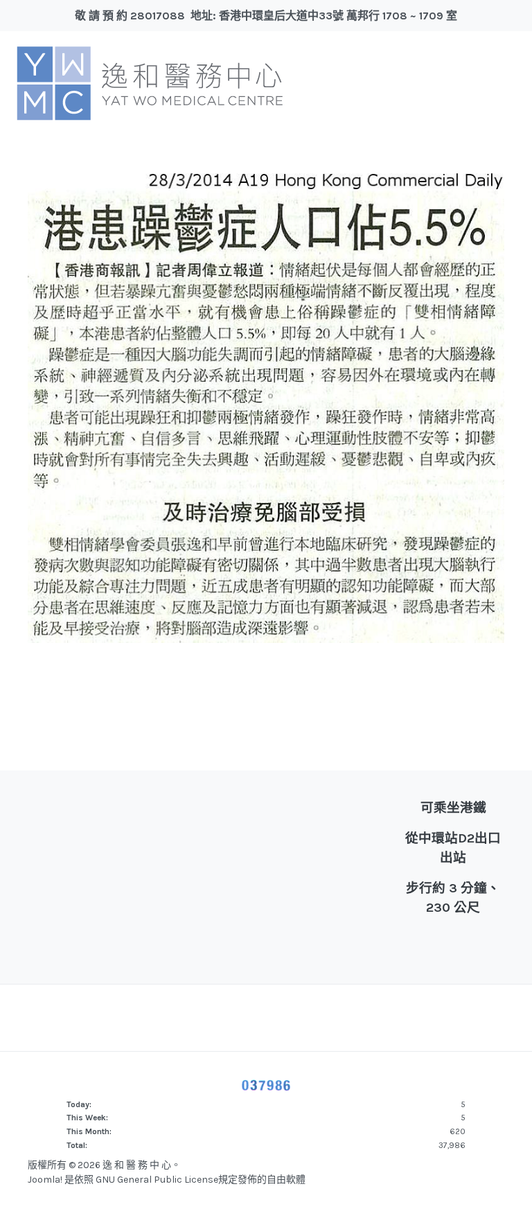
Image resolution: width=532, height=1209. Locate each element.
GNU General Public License (157, 1179)
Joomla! (45, 1179)
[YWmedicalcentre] (149, 82)
